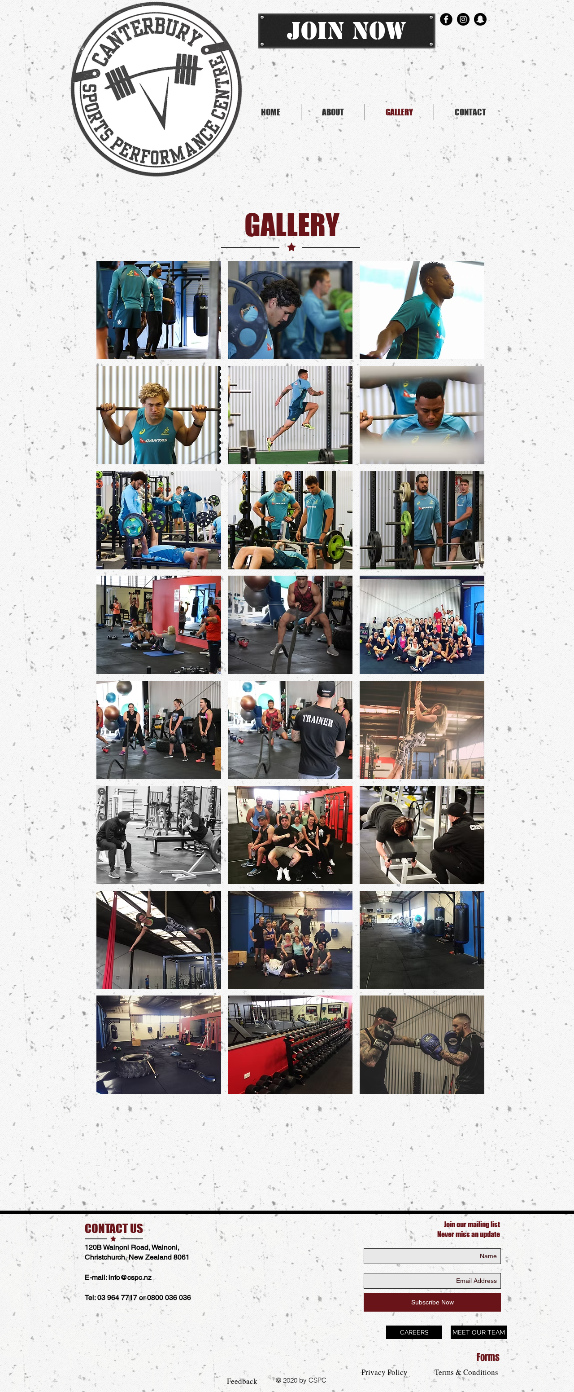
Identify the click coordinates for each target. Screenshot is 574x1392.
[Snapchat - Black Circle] (480, 19)
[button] (158, 310)
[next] (468, 682)
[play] (465, 1086)
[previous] (112, 682)
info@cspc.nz (130, 1277)
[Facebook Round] (446, 19)
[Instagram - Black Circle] (463, 19)
